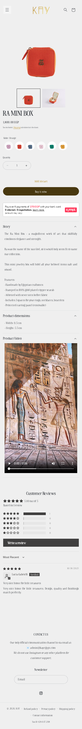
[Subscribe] (64, 679)
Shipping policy (67, 708)
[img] (12, 568)
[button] (7, 10)
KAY (18, 708)
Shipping (16, 127)
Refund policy (31, 708)
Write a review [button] (17, 542)
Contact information (43, 715)
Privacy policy (48, 708)
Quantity (7, 157)
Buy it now (41, 191)
